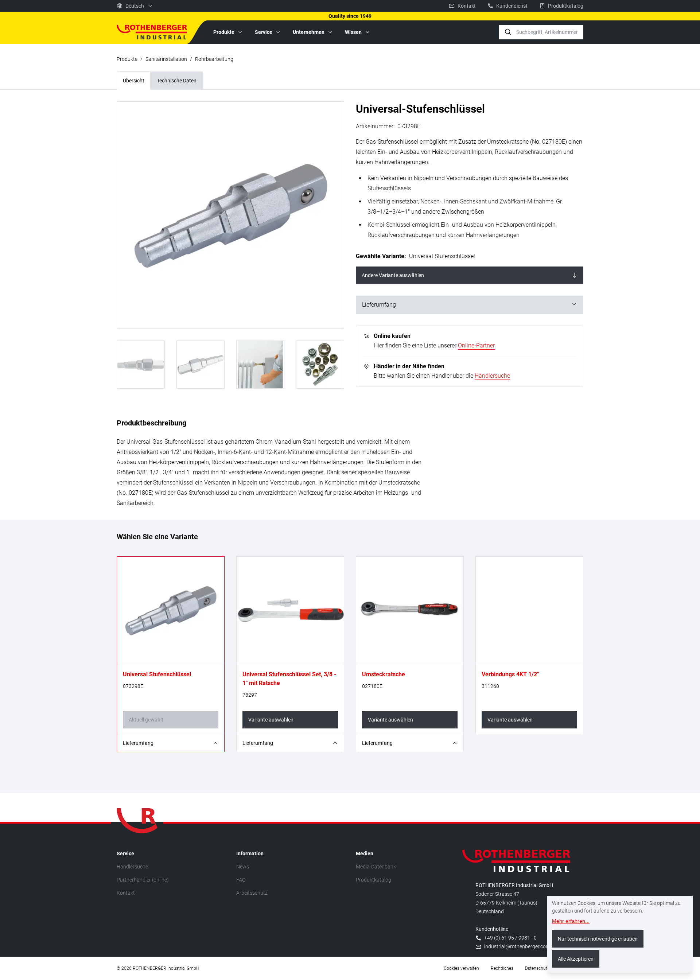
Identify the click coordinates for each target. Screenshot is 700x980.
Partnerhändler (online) (143, 880)
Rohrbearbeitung (214, 59)
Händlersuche (492, 375)
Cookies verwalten (461, 968)
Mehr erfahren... (571, 921)
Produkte (127, 59)
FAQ (240, 880)
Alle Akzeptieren (576, 959)
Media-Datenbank (376, 867)
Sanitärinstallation (166, 59)
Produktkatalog (373, 880)
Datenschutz (537, 968)
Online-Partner (476, 345)
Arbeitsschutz (252, 893)
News (242, 867)
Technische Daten (177, 80)
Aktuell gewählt (146, 720)
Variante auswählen (270, 720)
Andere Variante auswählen (393, 275)
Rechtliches (502, 968)
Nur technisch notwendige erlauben (598, 939)
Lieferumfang (379, 304)
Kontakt (126, 893)
